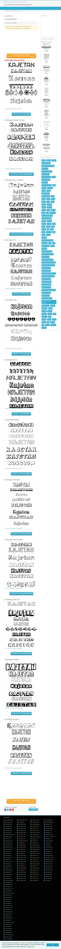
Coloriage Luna (48, 853)
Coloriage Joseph (8, 907)
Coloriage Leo (8, 863)
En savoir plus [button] (30, 946)
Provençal (50, 311)
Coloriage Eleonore (36, 863)
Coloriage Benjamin (49, 857)
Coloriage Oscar (8, 886)
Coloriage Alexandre (9, 834)
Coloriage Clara (21, 838)
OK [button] (52, 944)
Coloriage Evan (8, 920)
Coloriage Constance (9, 922)
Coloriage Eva (8, 859)
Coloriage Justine (35, 820)
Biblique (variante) (46, 196)
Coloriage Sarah (8, 824)
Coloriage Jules (35, 842)
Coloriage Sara (8, 899)
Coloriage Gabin (48, 826)
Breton (52, 196)
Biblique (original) (45, 193)
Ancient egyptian (45, 174)
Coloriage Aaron (21, 865)
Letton (43, 234)
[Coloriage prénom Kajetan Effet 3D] (21, 625)
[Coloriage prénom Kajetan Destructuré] (21, 565)
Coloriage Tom (48, 838)
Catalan (48, 199)
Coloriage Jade (8, 853)
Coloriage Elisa (8, 832)
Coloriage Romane (9, 840)
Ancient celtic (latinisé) (47, 171)
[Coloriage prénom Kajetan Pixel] (21, 385)
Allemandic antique (46, 163)
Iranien (43, 226)
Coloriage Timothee (49, 836)
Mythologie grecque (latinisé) (48, 276)
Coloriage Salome (49, 863)
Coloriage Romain (35, 849)
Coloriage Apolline (9, 911)
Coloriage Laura (8, 913)
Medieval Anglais (45, 245)
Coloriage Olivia (8, 936)
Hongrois (44, 223)
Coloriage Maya (8, 828)
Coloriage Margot (22, 878)
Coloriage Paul (21, 859)
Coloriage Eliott (35, 880)
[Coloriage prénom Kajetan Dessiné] (21, 505)
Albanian (48, 160)
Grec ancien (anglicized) (47, 215)
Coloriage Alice (8, 872)
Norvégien (52, 305)
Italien (52, 226)
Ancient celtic (45, 168)
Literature (48, 234)
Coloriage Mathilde (22, 868)
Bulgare (43, 199)
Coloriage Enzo (21, 870)
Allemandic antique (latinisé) (48, 165)
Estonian (44, 207)
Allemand (54, 160)
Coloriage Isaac (21, 834)
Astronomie (50, 188)
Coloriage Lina (35, 876)
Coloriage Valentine (49, 828)
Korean (43, 232)
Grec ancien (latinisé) (46, 218)
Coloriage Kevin (8, 901)
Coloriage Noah (21, 826)
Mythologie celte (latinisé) (47, 259)
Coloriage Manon (8, 836)
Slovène (49, 319)
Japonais (44, 229)
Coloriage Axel (35, 838)
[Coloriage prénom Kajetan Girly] (21, 326)
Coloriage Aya (8, 876)
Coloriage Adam (8, 878)
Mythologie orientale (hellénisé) (48, 290)
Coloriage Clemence (36, 836)
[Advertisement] (21, 42)
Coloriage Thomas (49, 834)
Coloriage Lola (35, 840)
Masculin (36, 809)
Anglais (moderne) (46, 179)
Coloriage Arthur (35, 874)
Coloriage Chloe (35, 830)
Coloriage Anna (8, 855)
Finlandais (49, 207)
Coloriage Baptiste (49, 840)
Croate (48, 201)
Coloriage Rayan (48, 878)
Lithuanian (44, 237)
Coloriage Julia (21, 836)
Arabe (54, 185)
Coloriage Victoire (35, 857)
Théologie (52, 322)
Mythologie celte (45, 256)
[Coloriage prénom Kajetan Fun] (21, 266)
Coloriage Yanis (48, 830)
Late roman (48, 232)
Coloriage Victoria (9, 861)
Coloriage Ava (35, 865)
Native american (45, 305)
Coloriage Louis (35, 859)
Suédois (54, 319)
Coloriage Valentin (36, 847)
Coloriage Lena (21, 863)
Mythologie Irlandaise (46, 281)
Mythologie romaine (46, 292)
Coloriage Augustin (49, 822)
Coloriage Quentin (9, 888)
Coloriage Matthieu (49, 855)
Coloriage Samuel (35, 845)
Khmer (51, 229)
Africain (43, 160)
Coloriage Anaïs (8, 857)
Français (44, 210)
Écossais (44, 327)
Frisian (48, 210)
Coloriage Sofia (8, 895)
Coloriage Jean (8, 926)
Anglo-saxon (44, 182)
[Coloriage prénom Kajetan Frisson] (21, 745)
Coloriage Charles (9, 884)
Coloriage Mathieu (22, 824)
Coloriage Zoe (21, 853)
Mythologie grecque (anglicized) (49, 273)
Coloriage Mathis (48, 847)
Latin (54, 232)
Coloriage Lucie (8, 851)
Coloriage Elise (8, 903)
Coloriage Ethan (8, 865)
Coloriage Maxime (9, 849)
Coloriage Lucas (8, 868)
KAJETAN (8, 16)
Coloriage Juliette (22, 847)
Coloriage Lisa (48, 842)
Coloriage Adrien (8, 897)
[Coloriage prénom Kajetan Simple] (21, 685)
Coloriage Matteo (49, 861)
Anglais (53, 176)
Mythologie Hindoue (46, 278)
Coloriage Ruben (22, 845)
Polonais (8, 22)
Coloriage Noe (35, 878)
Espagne (44, 204)
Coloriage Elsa (35, 855)
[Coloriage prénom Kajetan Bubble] (21, 445)
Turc (43, 324)
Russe (54, 313)
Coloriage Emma (8, 874)
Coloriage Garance (36, 853)
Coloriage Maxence (9, 820)
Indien (54, 223)
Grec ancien (52, 212)
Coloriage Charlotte (22, 832)
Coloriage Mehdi (8, 928)
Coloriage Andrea (8, 938)
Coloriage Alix (48, 845)
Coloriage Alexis (21, 851)
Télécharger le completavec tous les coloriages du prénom (21, 55)
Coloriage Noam (8, 916)
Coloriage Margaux (36, 824)
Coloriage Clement (36, 832)
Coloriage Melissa (9, 918)
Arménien (44, 188)
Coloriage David (8, 830)
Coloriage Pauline (35, 822)
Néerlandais (44, 308)
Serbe (50, 316)
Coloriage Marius (35, 861)
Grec (47, 212)
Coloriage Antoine (9, 845)
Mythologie (44, 248)
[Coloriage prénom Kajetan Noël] (21, 86)
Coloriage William (49, 820)
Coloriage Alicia (48, 872)
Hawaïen (44, 221)
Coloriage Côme (8, 924)
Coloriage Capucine (9, 934)
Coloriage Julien (35, 870)
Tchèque (44, 322)
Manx (50, 243)
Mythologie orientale (46, 287)
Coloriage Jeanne (49, 849)
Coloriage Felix (48, 876)
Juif (48, 229)
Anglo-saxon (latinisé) (46, 185)
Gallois (43, 212)
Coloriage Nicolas (22, 861)
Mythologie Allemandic (47, 251)
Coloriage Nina (35, 872)
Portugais (44, 311)
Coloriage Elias (21, 842)
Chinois (53, 199)
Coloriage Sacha (35, 826)
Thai (48, 322)
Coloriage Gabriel (8, 870)
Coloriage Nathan (22, 830)
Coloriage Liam (48, 832)
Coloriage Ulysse (49, 865)
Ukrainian (47, 324)
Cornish (43, 201)
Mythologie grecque (46, 270)
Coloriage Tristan (22, 876)
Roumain (50, 313)
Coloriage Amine (21, 828)
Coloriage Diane (8, 930)
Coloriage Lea (21, 822)
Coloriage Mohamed (22, 820)
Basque (43, 190)
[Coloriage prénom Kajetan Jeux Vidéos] (21, 206)
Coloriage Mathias (9, 905)
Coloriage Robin (8, 909)
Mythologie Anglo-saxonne (47, 254)
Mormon (52, 245)
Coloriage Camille (9, 822)
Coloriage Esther (8, 826)
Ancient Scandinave (46, 176)
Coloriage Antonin (22, 880)
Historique (49, 221)
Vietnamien (53, 324)
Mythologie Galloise (46, 267)
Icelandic (49, 223)
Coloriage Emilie (35, 834)
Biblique (48, 190)
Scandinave (44, 316)
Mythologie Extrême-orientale (48, 265)
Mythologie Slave (45, 295)
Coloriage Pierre (8, 890)
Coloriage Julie (35, 828)
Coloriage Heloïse (49, 870)
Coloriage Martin (48, 868)
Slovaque (44, 319)
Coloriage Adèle (8, 842)
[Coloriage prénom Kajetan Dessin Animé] (21, 146)
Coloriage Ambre (48, 874)
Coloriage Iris (48, 880)
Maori (54, 243)
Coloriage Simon (35, 868)
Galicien (53, 210)
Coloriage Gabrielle (9, 880)
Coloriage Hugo (21, 849)
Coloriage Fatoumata (9, 893)
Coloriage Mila (35, 851)
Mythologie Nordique (46, 284)
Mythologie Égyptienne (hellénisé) (47, 301)
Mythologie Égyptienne (47, 298)
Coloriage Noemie (9, 932)
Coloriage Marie (48, 824)
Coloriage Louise (8, 847)
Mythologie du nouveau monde (48, 262)
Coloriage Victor (21, 874)
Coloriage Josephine (22, 840)
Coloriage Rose (48, 851)
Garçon (15, 22)
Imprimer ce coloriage (21, 114)
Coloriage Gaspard (22, 872)
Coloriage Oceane (22, 855)
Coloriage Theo (8, 838)
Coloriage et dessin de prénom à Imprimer (15, 2)
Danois (52, 201)
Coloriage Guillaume (49, 859)
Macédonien (44, 243)
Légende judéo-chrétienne (47, 240)
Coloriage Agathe (8, 882)
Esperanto (49, 204)
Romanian (44, 313)
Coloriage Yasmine (22, 857)
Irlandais (48, 226)
